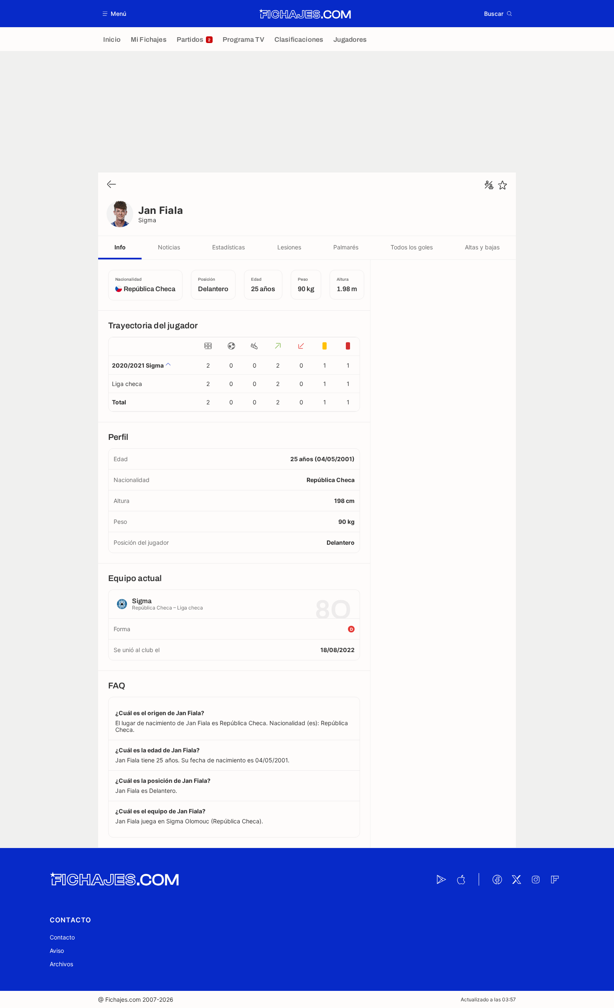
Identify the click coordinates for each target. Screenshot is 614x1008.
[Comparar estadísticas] (489, 185)
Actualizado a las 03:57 (488, 999)
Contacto (62, 937)
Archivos (61, 963)
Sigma (147, 219)
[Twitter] (516, 879)
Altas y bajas (482, 247)
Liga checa (127, 383)
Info (120, 247)
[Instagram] (535, 879)
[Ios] (460, 879)
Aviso (57, 950)
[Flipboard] (554, 879)
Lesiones (289, 247)
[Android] (441, 879)
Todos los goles (412, 247)
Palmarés (345, 247)
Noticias (169, 247)
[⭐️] (502, 185)
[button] (114, 13)
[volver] (112, 184)
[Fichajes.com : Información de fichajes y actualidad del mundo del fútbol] (305, 14)
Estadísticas (228, 247)
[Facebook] (497, 879)
